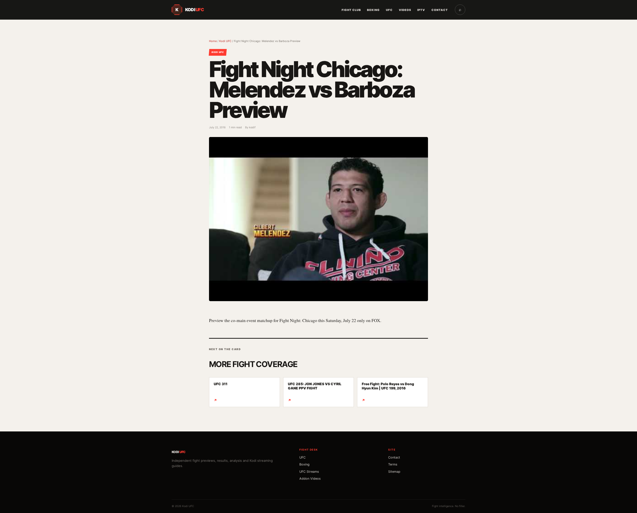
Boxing (373, 10)
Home (213, 41)
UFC (389, 10)
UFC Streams (309, 471)
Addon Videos (310, 478)
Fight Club (351, 10)
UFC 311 (220, 392)
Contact (439, 10)
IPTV (421, 10)
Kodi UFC (225, 41)
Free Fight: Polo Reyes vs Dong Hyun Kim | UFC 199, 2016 (388, 392)
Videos (405, 10)
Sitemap (394, 471)
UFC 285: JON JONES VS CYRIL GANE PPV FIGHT (314, 392)
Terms (392, 464)
